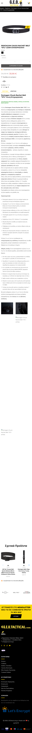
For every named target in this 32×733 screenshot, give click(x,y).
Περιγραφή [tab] (5, 91)
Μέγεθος (3, 55)
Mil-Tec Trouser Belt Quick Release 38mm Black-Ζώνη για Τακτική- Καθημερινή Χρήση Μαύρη (8, 572)
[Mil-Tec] (16, 592)
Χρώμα (3, 50)
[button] (3, 30)
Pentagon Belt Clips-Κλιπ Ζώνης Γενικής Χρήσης (24, 571)
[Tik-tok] (7, 645)
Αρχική (2, 8)
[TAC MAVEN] (26, 592)
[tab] (5, 91)
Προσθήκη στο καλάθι (17, 65)
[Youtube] (9, 645)
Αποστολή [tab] (13, 91)
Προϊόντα (7, 8)
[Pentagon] (5, 592)
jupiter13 (16, 723)
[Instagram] (4, 645)
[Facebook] (1, 645)
